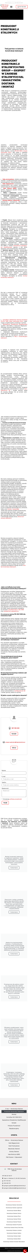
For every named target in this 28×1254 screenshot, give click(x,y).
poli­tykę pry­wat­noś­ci (15, 799)
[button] (11, 7)
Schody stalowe (7, 200)
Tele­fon (4, 782)
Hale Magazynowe (14, 1143)
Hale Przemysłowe (14, 1146)
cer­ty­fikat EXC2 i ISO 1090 (16, 609)
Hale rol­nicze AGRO (9, 188)
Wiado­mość (5, 788)
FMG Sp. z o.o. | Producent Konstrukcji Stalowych (14, 1248)
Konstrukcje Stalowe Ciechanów (14, 1205)
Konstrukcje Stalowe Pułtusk (14, 1221)
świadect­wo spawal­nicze (11, 611)
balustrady (16, 200)
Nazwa (4, 770)
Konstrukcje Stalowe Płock (14, 1216)
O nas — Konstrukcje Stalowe (14, 1108)
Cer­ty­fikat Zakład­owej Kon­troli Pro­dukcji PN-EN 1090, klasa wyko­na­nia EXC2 (14, 320)
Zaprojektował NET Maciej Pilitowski (14, 1250)
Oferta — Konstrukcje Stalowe (14, 1140)
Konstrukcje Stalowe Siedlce (14, 1233)
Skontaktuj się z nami (14, 724)
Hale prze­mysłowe (8, 179)
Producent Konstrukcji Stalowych (14, 1111)
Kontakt (14, 1123)
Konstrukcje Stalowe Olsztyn (14, 1213)
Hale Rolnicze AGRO (14, 1154)
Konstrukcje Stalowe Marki (14, 1238)
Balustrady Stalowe (14, 1148)
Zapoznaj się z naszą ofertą (14, 739)
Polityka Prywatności (14, 1125)
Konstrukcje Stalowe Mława (14, 1210)
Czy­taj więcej (14, 867)
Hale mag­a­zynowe (8, 183)
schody (9, 509)
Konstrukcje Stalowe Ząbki (14, 1236)
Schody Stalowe (14, 1151)
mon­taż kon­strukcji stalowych (13, 566)
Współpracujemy (14, 1128)
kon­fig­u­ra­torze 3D (20, 691)
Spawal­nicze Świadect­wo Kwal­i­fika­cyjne (14, 246)
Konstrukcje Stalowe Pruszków (14, 1224)
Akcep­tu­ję (12, 799)
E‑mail (3, 776)
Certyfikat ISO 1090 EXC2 (14, 1117)
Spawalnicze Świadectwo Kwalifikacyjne (14, 1120)
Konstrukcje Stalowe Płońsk (14, 1219)
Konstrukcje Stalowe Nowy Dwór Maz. (14, 1227)
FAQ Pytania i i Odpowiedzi (14, 1157)
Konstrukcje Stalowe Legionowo (14, 1207)
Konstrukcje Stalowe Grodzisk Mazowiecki (14, 1241)
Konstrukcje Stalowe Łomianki (14, 1230)
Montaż (14, 1114)
